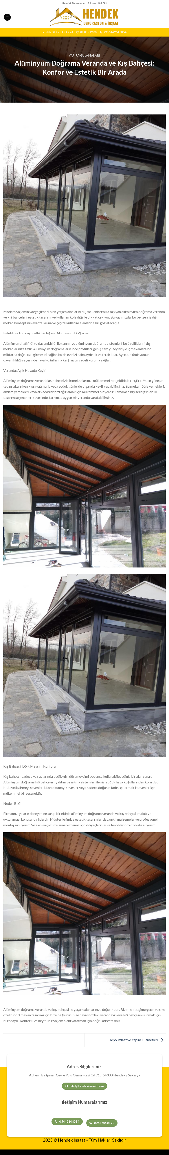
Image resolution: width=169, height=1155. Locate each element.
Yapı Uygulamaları (84, 55)
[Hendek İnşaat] (84, 17)
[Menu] (7, 17)
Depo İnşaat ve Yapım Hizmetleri (133, 1040)
